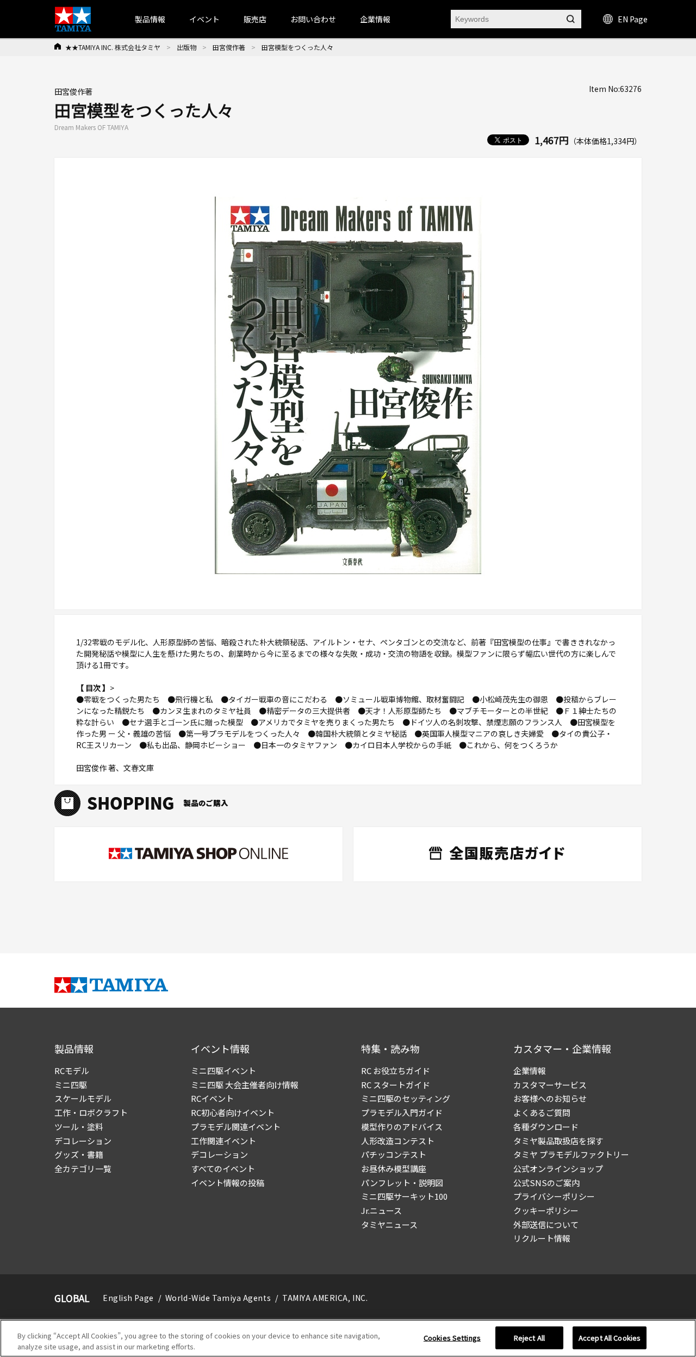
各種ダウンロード (546, 1126)
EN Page (633, 19)
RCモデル (71, 1070)
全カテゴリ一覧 (82, 1168)
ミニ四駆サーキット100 (404, 1196)
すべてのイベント (223, 1168)
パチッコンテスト (393, 1154)
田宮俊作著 (229, 47)
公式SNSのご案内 (546, 1182)
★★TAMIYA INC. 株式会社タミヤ (112, 47)
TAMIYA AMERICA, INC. (325, 1297)
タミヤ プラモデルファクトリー (571, 1154)
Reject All (529, 1338)
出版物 (186, 47)
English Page (128, 1297)
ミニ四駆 (70, 1084)
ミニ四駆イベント (223, 1070)
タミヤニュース (389, 1224)
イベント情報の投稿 (227, 1182)
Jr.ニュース (381, 1210)
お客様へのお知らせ (550, 1098)
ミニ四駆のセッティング (405, 1098)
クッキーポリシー (546, 1210)
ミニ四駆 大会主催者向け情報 (245, 1084)
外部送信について (546, 1224)
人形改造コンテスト (397, 1140)
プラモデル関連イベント (236, 1126)
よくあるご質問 (541, 1112)
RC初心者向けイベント (233, 1112)
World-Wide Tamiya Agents (218, 1297)
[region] (348, 1338)
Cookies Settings (452, 1338)
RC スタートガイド (395, 1084)
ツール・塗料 (78, 1126)
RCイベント (212, 1098)
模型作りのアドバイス (402, 1126)
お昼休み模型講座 (393, 1168)
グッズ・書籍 (78, 1154)
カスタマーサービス (550, 1084)
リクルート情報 (541, 1238)
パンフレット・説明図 (402, 1182)
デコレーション (82, 1140)
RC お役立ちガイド (395, 1070)
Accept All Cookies (610, 1338)
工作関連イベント (223, 1140)
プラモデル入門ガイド (402, 1112)
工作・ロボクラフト (91, 1112)
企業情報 (529, 1070)
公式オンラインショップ (558, 1168)
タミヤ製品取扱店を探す (558, 1140)
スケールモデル (82, 1098)
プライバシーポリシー (554, 1196)
